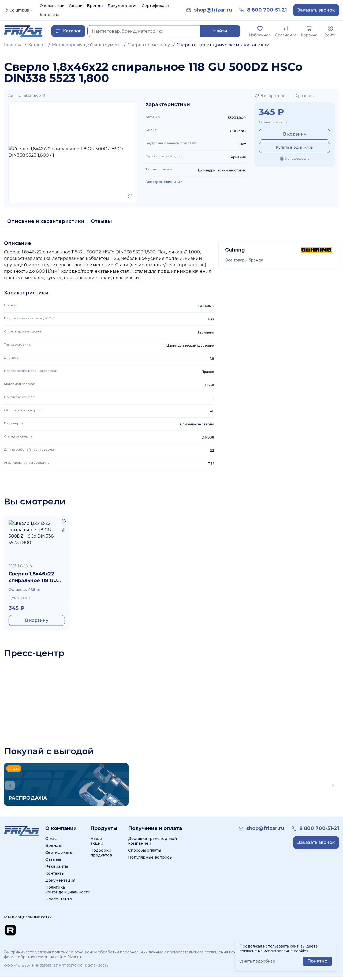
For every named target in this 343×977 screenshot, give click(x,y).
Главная (12, 44)
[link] (213, 10)
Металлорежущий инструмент (86, 44)
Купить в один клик (294, 147)
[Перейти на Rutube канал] (10, 930)
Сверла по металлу (149, 44)
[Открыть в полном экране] (130, 196)
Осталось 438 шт (273, 122)
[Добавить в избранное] (64, 521)
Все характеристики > (164, 182)
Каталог (36, 44)
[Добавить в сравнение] (64, 530)
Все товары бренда (244, 260)
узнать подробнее (257, 961)
